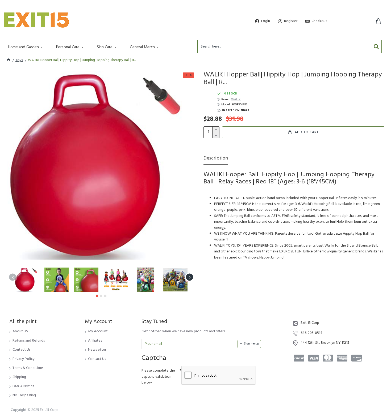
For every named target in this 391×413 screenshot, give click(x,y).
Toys (19, 60)
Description (215, 159)
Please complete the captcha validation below (158, 377)
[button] (12, 277)
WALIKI (236, 99)
